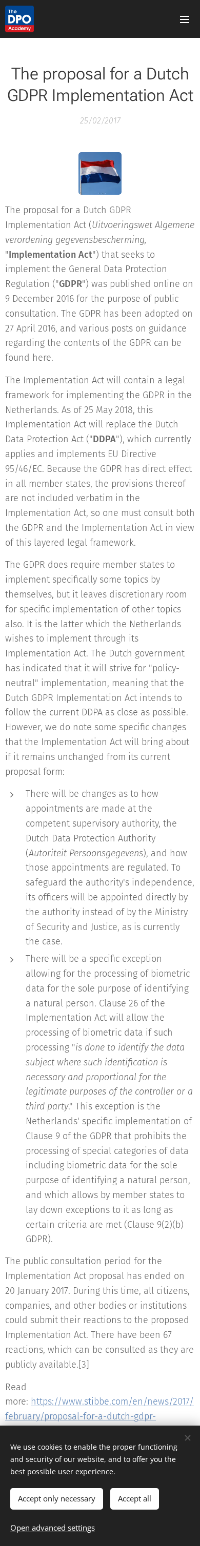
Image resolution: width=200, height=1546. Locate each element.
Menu (184, 19)
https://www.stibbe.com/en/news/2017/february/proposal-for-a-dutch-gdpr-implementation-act (99, 1416)
